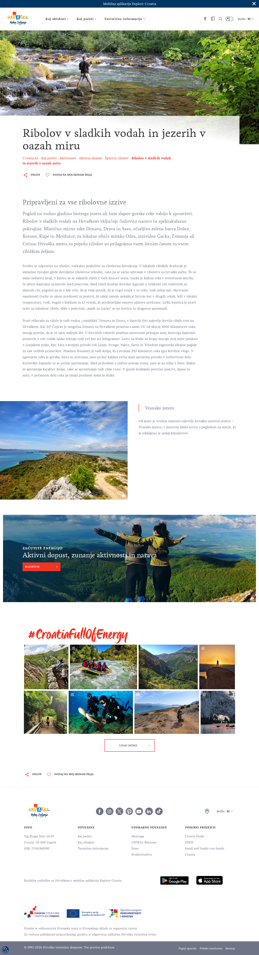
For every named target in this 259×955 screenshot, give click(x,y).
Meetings (137, 836)
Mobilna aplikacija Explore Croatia (129, 4)
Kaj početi (85, 836)
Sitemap (230, 948)
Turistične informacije (93, 848)
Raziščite (32, 566)
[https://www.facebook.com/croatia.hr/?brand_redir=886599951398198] (100, 811)
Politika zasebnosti (211, 948)
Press (135, 848)
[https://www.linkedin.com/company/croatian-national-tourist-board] (149, 811)
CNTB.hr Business (143, 842)
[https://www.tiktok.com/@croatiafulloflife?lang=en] (159, 811)
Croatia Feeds (194, 836)
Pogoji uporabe (188, 948)
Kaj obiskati (86, 842)
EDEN (189, 842)
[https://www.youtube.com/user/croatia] (139, 811)
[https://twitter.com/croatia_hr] (119, 811)
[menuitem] (174, 880)
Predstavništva (141, 854)
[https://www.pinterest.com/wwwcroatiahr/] (129, 811)
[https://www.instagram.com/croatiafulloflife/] (109, 811)
